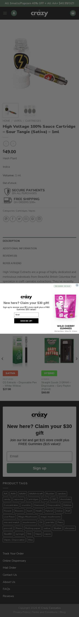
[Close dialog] (77, 285)
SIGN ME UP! (26, 321)
